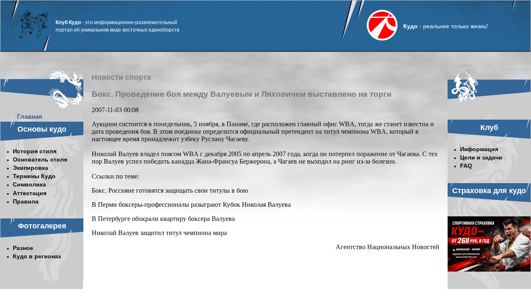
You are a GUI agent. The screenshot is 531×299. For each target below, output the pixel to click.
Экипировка (30, 167)
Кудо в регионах (37, 256)
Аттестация (29, 193)
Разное (23, 248)
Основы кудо (41, 129)
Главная (29, 116)
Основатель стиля (40, 159)
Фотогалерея (42, 226)
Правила (26, 201)
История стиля (34, 151)
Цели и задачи (481, 157)
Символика (29, 184)
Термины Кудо (34, 176)
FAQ (466, 165)
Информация (479, 149)
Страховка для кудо (489, 190)
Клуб (489, 127)
